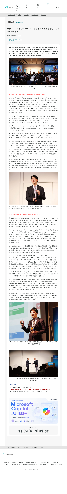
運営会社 (14, 462)
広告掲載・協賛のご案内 (45, 462)
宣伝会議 (26, 15)
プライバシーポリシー (57, 462)
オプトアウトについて (16, 464)
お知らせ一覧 (7, 462)
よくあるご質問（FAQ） (44, 464)
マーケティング (11, 15)
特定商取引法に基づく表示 (32, 462)
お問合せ (53, 464)
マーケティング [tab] (17, 7)
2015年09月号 (35, 15)
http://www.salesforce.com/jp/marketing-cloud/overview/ (31, 389)
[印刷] (41, 431)
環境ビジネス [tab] (38, 5)
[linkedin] (36, 431)
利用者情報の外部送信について (30, 464)
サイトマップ (60, 464)
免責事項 (21, 462)
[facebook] (20, 431)
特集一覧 (43, 15)
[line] (31, 431)
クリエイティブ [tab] (27, 6)
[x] (26, 431)
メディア (19, 15)
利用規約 (7, 464)
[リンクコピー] (46, 431)
